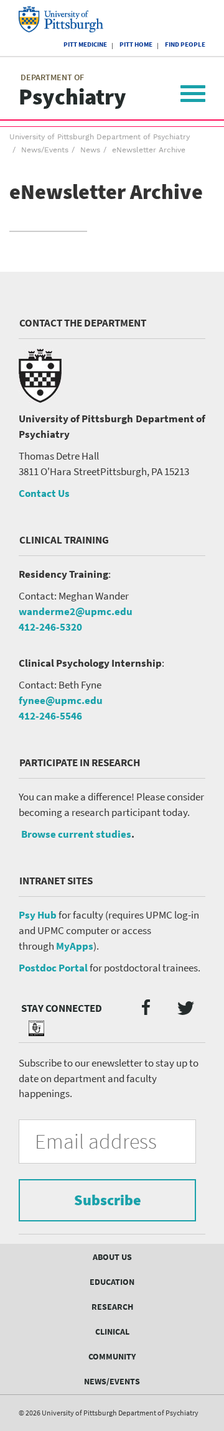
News (90, 150)
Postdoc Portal (53, 968)
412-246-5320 (50, 627)
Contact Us (44, 493)
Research (112, 1306)
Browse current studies (76, 834)
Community (112, 1356)
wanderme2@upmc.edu (76, 611)
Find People (185, 44)
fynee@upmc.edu (61, 700)
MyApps (74, 946)
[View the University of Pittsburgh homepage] (72, 19)
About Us (112, 1256)
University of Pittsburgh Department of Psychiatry (99, 136)
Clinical (112, 1331)
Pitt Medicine (85, 44)
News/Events (44, 150)
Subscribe (107, 1200)
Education (112, 1281)
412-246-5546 (50, 716)
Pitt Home (135, 44)
